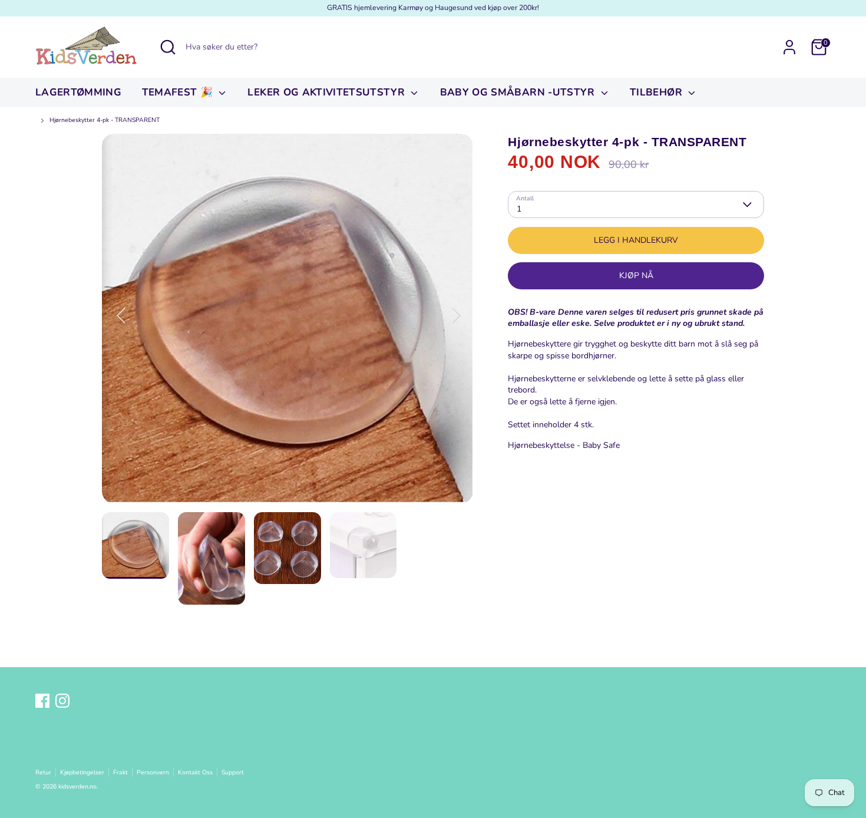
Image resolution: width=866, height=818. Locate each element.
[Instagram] (62, 701)
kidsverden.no (77, 786)
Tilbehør (657, 92)
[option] (287, 323)
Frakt (120, 772)
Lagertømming (78, 92)
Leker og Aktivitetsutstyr (327, 92)
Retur (43, 772)
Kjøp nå (636, 275)
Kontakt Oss (195, 772)
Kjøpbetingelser (82, 772)
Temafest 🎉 (179, 92)
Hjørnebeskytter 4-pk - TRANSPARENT (104, 120)
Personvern (153, 772)
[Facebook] (42, 701)
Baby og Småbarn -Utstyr (519, 92)
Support (233, 772)
